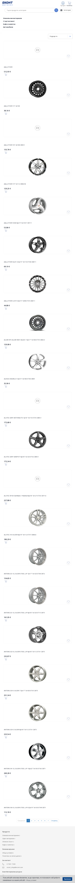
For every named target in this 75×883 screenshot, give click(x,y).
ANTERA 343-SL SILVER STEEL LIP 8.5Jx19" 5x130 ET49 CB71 (25, 807)
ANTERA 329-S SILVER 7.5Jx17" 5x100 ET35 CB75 (21, 691)
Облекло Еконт (7, 842)
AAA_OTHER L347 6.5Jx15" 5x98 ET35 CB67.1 (19, 301)
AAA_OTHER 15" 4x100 (12, 106)
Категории (67, 10)
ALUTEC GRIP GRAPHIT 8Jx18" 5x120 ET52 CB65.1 (21, 457)
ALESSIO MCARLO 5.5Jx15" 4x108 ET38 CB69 (19, 379)
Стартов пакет (9, 21)
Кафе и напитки (9, 24)
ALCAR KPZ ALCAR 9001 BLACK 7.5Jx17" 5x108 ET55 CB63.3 (24, 340)
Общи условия (7, 853)
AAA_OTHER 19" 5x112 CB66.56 (15, 184)
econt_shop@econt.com (14, 867)
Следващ (54, 821)
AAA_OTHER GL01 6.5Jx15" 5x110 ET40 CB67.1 (20, 262)
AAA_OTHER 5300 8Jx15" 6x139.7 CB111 (18, 223)
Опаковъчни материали (12, 18)
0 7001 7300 (10, 864)
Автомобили (8, 27)
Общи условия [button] (31, 880)
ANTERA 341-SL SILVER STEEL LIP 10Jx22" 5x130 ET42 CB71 (25, 768)
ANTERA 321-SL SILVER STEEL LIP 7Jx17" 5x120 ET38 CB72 (24, 574)
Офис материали (8, 838)
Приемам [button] (67, 879)
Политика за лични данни (11, 856)
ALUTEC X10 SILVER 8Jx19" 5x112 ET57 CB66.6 (20, 535)
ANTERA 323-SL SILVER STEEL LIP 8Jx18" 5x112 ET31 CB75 (24, 652)
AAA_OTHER (8, 67)
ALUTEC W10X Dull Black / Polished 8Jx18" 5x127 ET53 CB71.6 (25, 496)
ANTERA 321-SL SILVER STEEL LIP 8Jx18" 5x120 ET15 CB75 (24, 613)
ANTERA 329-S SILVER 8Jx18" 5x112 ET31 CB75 (20, 730)
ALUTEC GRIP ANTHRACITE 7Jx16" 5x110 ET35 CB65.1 (23, 418)
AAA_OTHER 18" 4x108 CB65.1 (14, 145)
